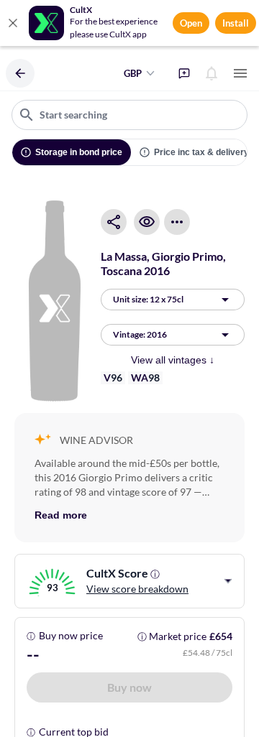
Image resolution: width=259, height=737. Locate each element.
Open (191, 23)
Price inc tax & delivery (201, 152)
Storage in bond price (78, 152)
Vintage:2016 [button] (140, 334)
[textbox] (129, 115)
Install (235, 23)
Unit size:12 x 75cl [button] (148, 299)
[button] (129, 687)
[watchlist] (147, 222)
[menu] (240, 73)
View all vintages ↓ (172, 360)
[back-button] (20, 73)
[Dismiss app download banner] (13, 23)
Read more (61, 515)
